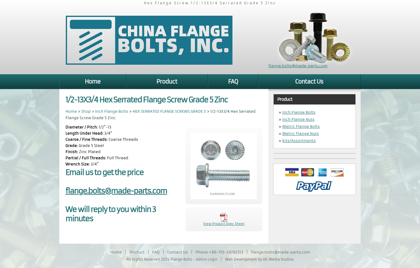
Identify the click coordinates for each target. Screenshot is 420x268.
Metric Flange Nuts (300, 133)
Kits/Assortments (299, 140)
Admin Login (206, 259)
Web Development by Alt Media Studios (259, 259)
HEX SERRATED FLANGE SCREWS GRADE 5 (170, 111)
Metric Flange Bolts (301, 126)
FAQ (233, 81)
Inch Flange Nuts (298, 119)
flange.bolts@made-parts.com (297, 65)
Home (93, 81)
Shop (86, 111)
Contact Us (309, 81)
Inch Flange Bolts (111, 111)
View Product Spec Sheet (223, 224)
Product (167, 81)
